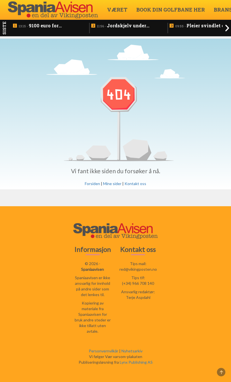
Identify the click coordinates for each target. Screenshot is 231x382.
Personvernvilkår (103, 350)
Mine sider (112, 183)
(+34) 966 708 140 (138, 283)
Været (117, 9)
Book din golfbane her (170, 9)
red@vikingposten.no (138, 269)
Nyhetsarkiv (132, 350)
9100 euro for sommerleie (39, 26)
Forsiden (92, 183)
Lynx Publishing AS (136, 362)
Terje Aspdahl (138, 297)
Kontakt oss (135, 183)
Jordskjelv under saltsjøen (121, 26)
